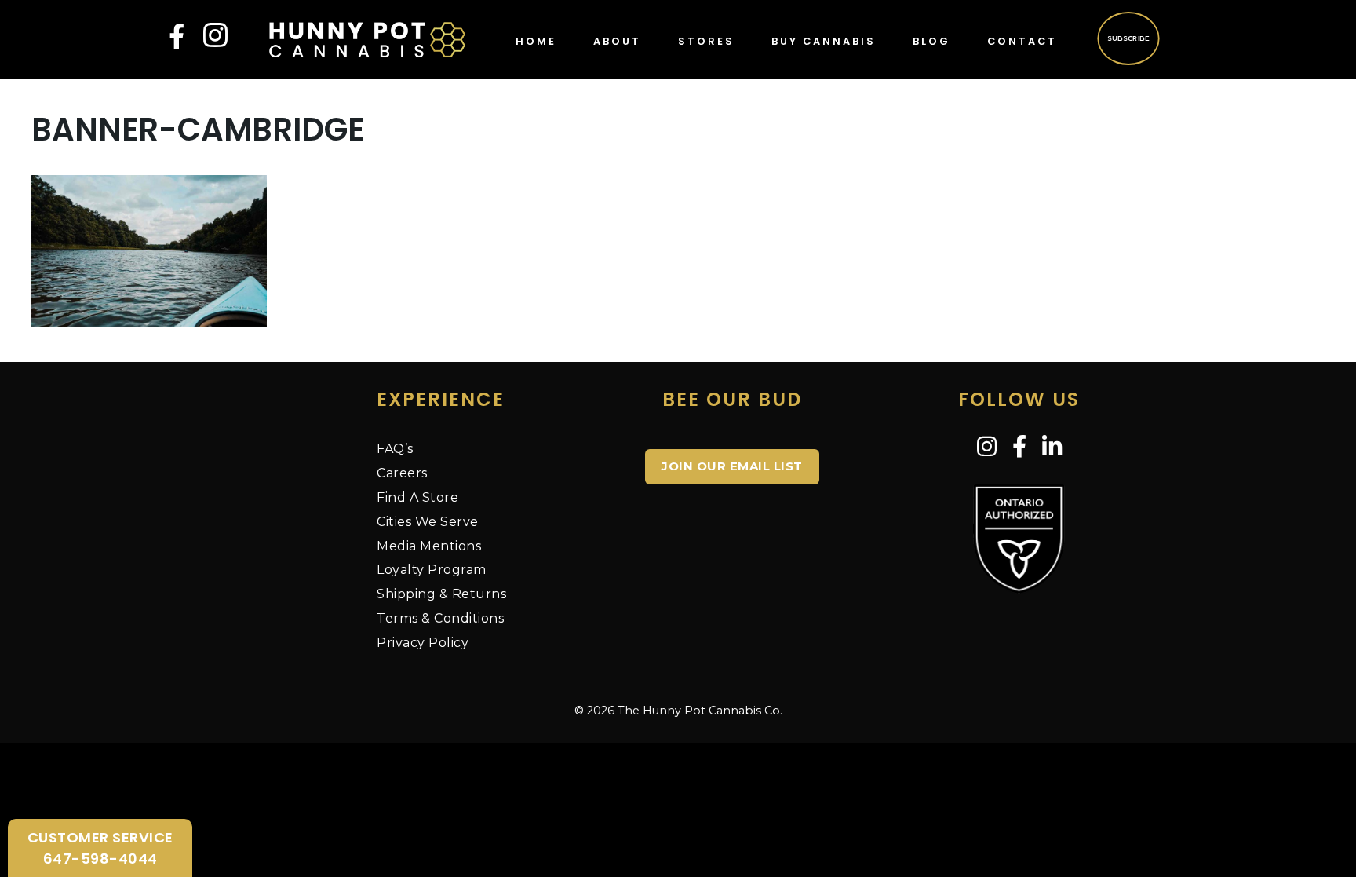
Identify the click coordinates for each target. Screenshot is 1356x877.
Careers (402, 473)
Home (536, 41)
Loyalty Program (432, 569)
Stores (706, 41)
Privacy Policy (422, 642)
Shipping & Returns (441, 593)
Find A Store (417, 497)
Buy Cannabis (823, 41)
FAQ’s (395, 448)
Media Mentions (429, 546)
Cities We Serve (428, 521)
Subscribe (1128, 37)
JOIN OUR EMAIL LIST (732, 466)
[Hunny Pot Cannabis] (367, 38)
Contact (1022, 41)
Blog (931, 41)
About (617, 41)
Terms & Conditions (440, 618)
